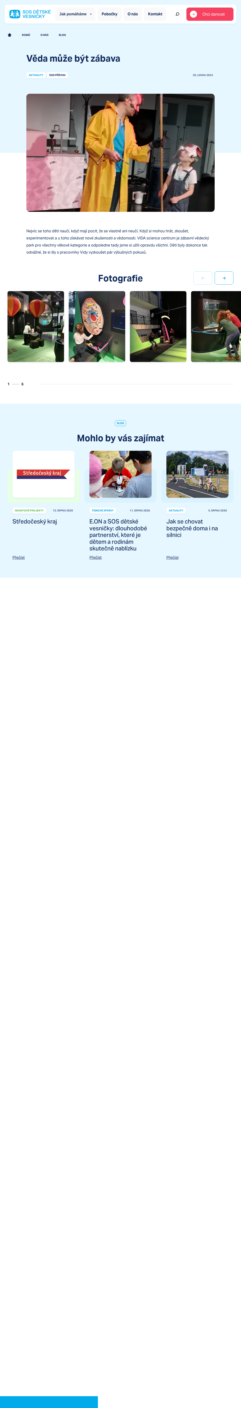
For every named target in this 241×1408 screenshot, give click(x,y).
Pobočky (109, 14)
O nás (133, 14)
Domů (26, 35)
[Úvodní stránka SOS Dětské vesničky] (30, 14)
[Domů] (10, 35)
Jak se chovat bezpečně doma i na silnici (192, 528)
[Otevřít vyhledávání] (177, 14)
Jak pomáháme (73, 14)
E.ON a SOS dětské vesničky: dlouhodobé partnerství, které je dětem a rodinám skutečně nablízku (118, 535)
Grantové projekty (29, 510)
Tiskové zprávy (103, 510)
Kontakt (155, 14)
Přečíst (18, 557)
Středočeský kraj (34, 521)
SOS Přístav (57, 75)
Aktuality (36, 75)
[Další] (224, 278)
